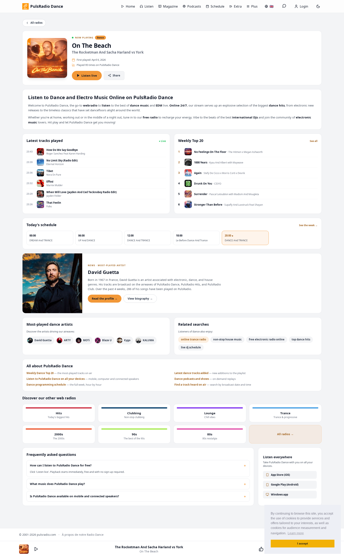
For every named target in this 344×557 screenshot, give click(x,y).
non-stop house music (227, 339)
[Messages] (284, 6)
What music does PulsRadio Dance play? (138, 484)
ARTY (67, 340)
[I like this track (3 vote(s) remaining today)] (261, 549)
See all (314, 141)
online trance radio (193, 339)
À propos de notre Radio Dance (83, 534)
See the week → (308, 225)
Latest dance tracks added (191, 373)
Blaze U (107, 340)
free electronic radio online (266, 339)
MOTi (86, 340)
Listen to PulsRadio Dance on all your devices (55, 379)
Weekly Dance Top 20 (40, 373)
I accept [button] (302, 543)
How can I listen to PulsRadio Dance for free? (138, 465)
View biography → (140, 298)
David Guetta (43, 340)
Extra (238, 6)
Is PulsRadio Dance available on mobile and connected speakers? (138, 496)
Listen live (89, 75)
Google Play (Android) (284, 484)
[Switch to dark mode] (318, 6)
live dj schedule (191, 347)
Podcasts (194, 6)
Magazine (170, 6)
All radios (36, 22)
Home (130, 6)
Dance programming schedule (46, 384)
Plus (254, 6)
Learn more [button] (296, 533)
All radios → (285, 434)
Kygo (127, 340)
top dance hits (301, 339)
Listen (149, 6)
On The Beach (91, 45)
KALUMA (148, 340)
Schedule (217, 6)
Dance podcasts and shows (191, 379)
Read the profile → (104, 298)
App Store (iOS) (280, 475)
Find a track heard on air (190, 384)
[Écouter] (36, 549)
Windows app (279, 494)
